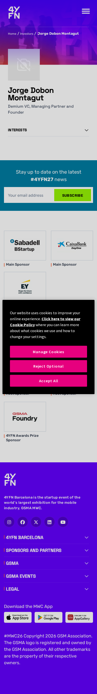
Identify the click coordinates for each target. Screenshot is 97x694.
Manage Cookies (48, 351)
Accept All (48, 380)
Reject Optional (48, 366)
